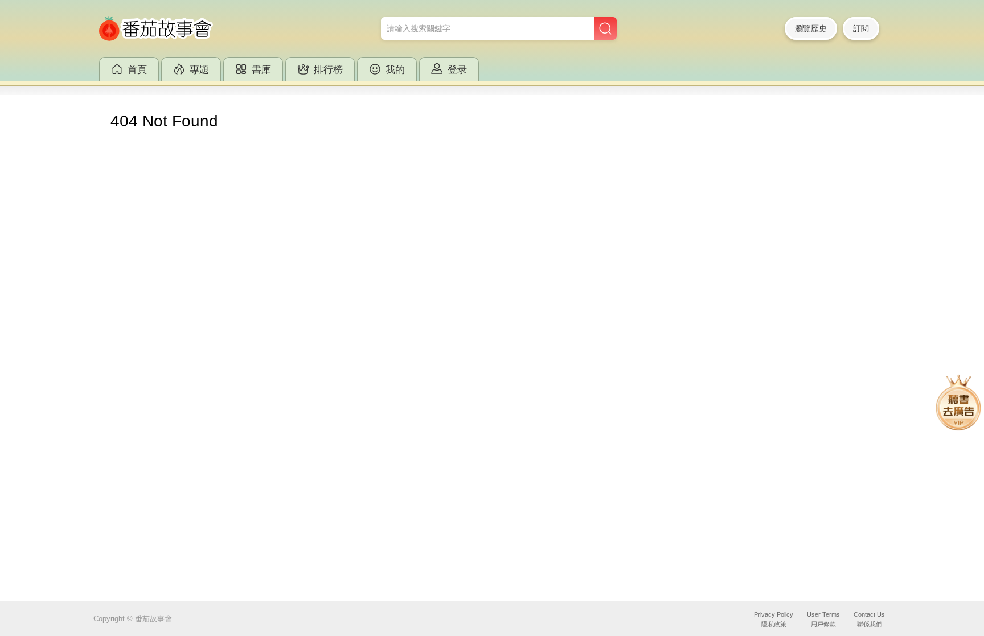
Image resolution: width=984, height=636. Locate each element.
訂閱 (861, 28)
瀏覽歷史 (811, 28)
